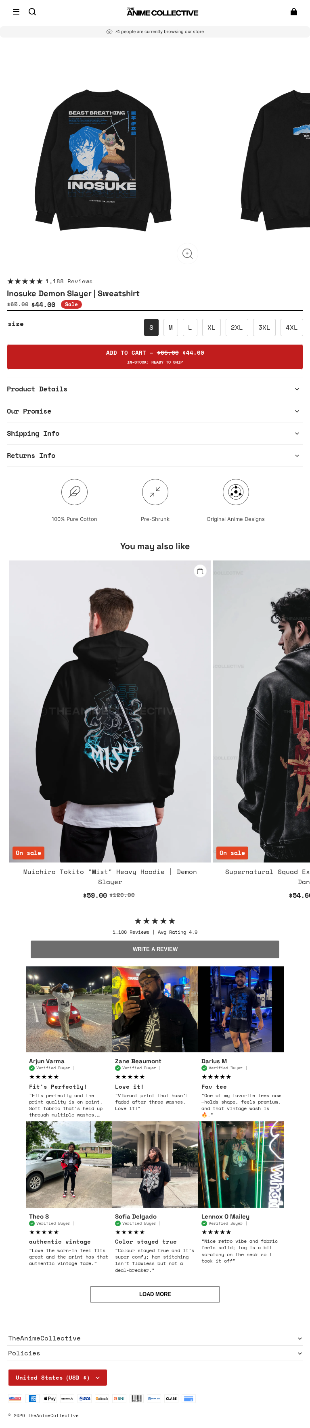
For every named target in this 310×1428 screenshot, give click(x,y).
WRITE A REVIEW (155, 949)
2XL (237, 327)
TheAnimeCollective (53, 1415)
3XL (264, 327)
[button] (16, 12)
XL (211, 327)
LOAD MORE (155, 1294)
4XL (292, 327)
